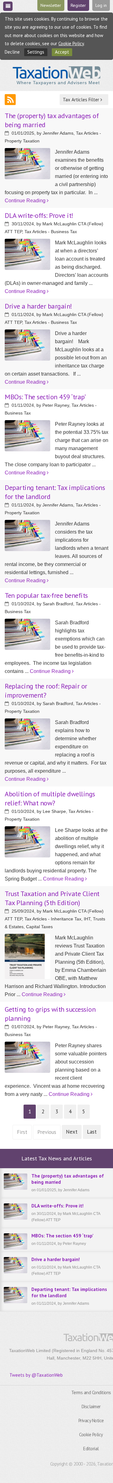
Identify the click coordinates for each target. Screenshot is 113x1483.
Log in (101, 5)
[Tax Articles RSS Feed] (10, 99)
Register (78, 5)
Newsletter (50, 5)
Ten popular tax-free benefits (46, 595)
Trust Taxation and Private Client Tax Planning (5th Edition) (52, 898)
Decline (12, 52)
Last (92, 1131)
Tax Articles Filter (81, 100)
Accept (62, 52)
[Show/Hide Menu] (8, 6)
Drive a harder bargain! (38, 306)
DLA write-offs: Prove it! (39, 215)
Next (72, 1131)
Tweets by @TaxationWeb (36, 1375)
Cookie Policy (71, 43)
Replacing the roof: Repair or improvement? (46, 690)
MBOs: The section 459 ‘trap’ (45, 396)
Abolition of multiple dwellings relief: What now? (50, 798)
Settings (35, 52)
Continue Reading (26, 200)
